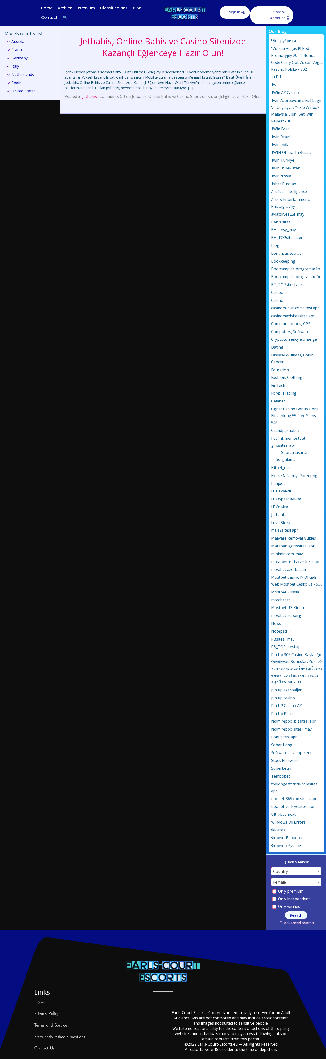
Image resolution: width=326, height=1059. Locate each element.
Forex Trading (283, 393)
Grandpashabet (285, 430)
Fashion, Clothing (286, 377)
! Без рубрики (283, 40)
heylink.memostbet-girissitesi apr (289, 442)
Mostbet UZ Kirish (287, 607)
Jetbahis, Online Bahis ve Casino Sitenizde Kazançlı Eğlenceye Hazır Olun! (163, 47)
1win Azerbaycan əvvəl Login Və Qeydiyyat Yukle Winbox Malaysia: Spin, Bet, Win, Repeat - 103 (296, 111)
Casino (277, 300)
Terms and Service (50, 1025)
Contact (49, 17)
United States (23, 91)
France (17, 49)
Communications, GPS (290, 323)
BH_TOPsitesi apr (287, 237)
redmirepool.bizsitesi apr (293, 721)
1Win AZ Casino (285, 92)
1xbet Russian (283, 183)
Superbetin (281, 768)
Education (280, 369)
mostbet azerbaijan (288, 569)
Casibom (279, 292)
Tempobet (280, 776)
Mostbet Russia (285, 592)
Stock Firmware (285, 760)
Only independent (293, 898)
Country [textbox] (280, 871)
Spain (16, 82)
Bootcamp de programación (296, 276)
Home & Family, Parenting (294, 475)
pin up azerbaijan (286, 690)
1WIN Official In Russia (291, 152)
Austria (17, 41)
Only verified (288, 906)
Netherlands (22, 74)
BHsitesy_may (283, 229)
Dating (277, 347)
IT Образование (286, 499)
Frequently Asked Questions (59, 1037)
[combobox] (296, 871)
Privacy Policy (46, 1014)
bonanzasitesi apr (287, 253)
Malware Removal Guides (293, 538)
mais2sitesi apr (284, 530)
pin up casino (283, 697)
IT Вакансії (281, 491)
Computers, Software (290, 331)
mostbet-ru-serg (286, 615)
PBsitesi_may (282, 639)
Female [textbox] (279, 882)
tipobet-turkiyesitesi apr (293, 806)
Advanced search (299, 923)
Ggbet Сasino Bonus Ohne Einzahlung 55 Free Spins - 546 (295, 415)
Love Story (280, 522)
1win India (280, 144)
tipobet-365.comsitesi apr (294, 798)
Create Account (277, 15)
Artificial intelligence (289, 191)
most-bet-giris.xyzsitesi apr (295, 561)
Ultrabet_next (283, 814)
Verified (65, 8)
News (276, 623)
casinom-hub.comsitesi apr (295, 308)
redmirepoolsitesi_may (291, 729)
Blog (137, 8)
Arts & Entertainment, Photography (290, 203)
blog (275, 245)
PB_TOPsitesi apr (286, 646)
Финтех (278, 829)
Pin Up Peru (282, 713)
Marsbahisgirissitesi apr (293, 546)
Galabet (278, 401)
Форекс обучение (287, 845)
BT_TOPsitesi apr (286, 284)
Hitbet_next (281, 467)
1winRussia (281, 176)
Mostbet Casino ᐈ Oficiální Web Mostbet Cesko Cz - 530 (296, 581)
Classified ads (114, 8)
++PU (276, 76)
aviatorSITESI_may (287, 214)
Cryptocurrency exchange (294, 339)
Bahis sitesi (281, 222)
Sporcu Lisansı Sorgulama (291, 456)
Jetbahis (89, 96)
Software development (291, 752)
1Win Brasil (281, 129)
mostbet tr (280, 600)
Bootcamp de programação (295, 268)
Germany (19, 58)
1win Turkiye (282, 160)
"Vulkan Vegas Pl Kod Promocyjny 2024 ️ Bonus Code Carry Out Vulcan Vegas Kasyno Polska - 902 (297, 59)
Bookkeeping (283, 261)
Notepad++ (281, 631)
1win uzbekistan (285, 168)
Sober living (281, 744)
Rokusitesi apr (284, 737)
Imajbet (278, 483)
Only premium (290, 891)
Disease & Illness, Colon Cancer (292, 358)
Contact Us (44, 1048)
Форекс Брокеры (287, 837)
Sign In (234, 12)
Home (47, 8)
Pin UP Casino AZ (286, 705)
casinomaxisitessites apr (293, 315)
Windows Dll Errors (288, 822)
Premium (86, 8)
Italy (15, 66)
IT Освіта (279, 506)
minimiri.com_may (287, 553)
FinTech (278, 385)
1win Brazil (281, 136)
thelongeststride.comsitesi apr (294, 787)
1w (273, 84)
